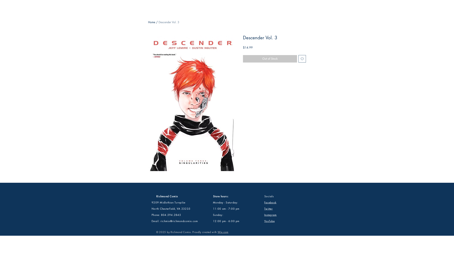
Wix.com (223, 232)
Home (151, 22)
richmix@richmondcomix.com (179, 221)
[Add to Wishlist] (302, 59)
